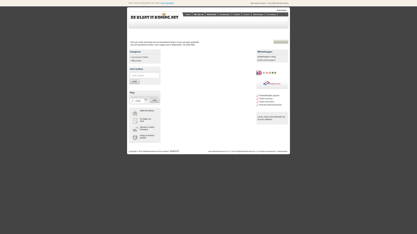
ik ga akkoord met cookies (278, 3)
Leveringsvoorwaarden (266, 151)
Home (188, 14)
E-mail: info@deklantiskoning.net (242, 151)
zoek (154, 100)
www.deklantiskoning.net (218, 151)
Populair (237, 14)
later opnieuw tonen (258, 3)
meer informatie (167, 3)
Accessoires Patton (139, 57)
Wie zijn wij (198, 14)
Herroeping (271, 14)
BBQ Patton (136, 61)
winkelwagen (282, 10)
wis (146, 99)
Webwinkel (211, 14)
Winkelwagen (258, 14)
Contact (246, 14)
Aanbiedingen (225, 14)
